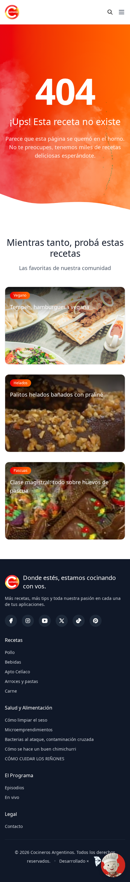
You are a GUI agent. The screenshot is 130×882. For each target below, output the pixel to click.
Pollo (10, 652)
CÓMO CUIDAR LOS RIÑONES (34, 758)
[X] (62, 621)
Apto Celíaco (17, 671)
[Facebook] (11, 621)
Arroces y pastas (21, 681)
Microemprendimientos (29, 729)
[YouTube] (45, 621)
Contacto (14, 826)
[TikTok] (79, 621)
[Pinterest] (95, 621)
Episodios (14, 787)
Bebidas (13, 662)
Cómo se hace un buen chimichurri (40, 749)
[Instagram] (28, 621)
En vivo (12, 797)
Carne (11, 691)
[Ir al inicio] (12, 12)
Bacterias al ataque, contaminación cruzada (49, 739)
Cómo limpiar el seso (26, 720)
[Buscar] (110, 12)
